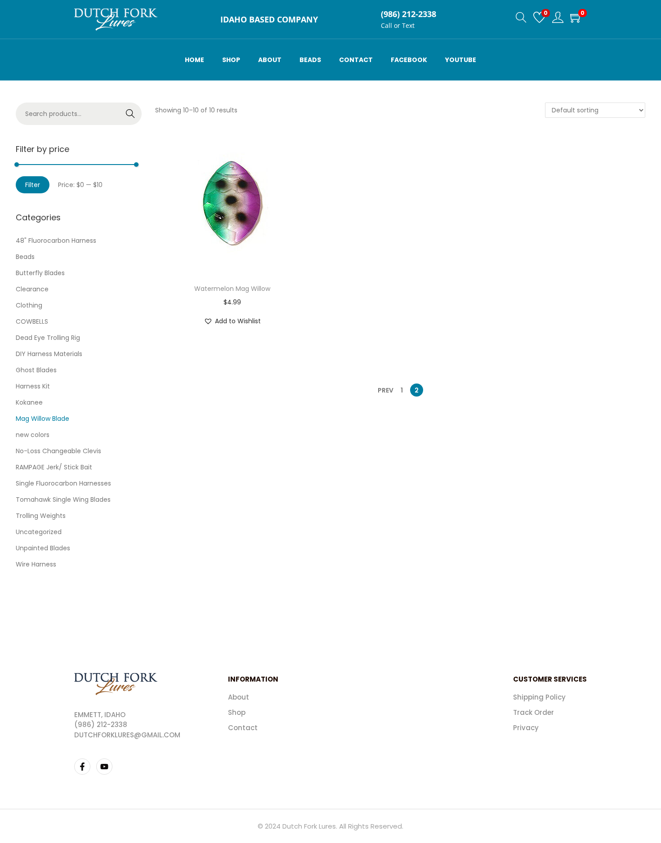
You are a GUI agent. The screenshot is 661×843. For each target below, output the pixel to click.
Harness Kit (33, 386)
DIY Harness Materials (49, 353)
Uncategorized (39, 531)
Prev (385, 390)
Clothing (29, 305)
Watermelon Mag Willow (232, 288)
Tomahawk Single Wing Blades (63, 499)
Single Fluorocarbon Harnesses (63, 483)
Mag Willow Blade (42, 418)
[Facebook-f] (82, 766)
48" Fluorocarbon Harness (56, 240)
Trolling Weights (41, 515)
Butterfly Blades (40, 272)
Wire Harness (36, 564)
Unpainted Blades (43, 548)
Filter (32, 184)
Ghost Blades (36, 370)
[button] (232, 321)
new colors (32, 434)
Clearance (32, 289)
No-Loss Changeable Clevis (58, 450)
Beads (25, 256)
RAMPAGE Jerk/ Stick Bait (54, 467)
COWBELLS (32, 321)
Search (131, 113)
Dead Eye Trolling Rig (48, 337)
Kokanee (29, 402)
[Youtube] (104, 766)
